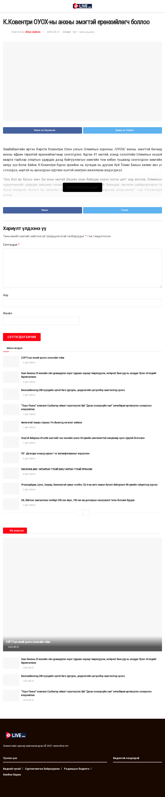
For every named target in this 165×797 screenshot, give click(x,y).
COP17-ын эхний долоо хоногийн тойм (42, 357)
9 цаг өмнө (29, 490)
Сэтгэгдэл (11, 244)
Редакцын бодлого (76, 768)
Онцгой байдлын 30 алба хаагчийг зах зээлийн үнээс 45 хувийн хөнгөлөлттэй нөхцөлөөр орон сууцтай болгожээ (83, 437)
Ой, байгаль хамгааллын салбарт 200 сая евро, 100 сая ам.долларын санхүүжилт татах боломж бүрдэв (78, 500)
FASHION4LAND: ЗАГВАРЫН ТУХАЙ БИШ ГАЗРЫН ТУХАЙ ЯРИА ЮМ (56, 469)
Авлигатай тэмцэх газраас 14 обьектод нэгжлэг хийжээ (51, 422)
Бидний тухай (12, 768)
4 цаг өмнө (29, 363)
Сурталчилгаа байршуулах (42, 768)
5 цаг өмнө (29, 395)
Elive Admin (33, 31)
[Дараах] (86, 513)
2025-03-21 (53, 31)
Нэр (5, 295)
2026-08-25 (13, 647)
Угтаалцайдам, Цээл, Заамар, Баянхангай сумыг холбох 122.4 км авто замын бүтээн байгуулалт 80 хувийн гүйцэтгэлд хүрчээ (89, 484)
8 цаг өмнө (29, 459)
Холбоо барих (12, 774)
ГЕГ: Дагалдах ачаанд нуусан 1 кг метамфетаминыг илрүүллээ (55, 453)
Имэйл (7, 313)
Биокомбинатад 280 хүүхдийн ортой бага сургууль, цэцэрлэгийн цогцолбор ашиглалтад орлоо (73, 390)
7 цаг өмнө (29, 414)
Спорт (67, 31)
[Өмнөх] (79, 513)
